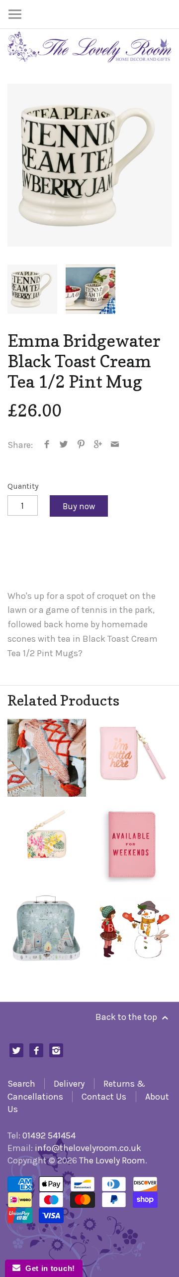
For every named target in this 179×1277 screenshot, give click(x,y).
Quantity (23, 486)
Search (21, 1083)
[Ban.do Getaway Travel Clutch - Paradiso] (46, 843)
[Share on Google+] (98, 444)
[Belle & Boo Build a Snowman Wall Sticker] (132, 928)
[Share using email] (115, 444)
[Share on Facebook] (47, 444)
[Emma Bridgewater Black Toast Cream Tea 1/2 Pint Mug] (89, 165)
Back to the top (127, 1016)
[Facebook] (36, 1050)
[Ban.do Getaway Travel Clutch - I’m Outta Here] (132, 758)
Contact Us (104, 1096)
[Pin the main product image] (81, 444)
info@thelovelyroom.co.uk (88, 1147)
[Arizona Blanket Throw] (46, 758)
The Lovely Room (112, 1160)
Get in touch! (47, 1268)
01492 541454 (49, 1135)
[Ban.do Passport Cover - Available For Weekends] (132, 843)
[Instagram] (56, 1050)
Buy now (79, 506)
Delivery (69, 1083)
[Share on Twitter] (64, 444)
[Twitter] (16, 1050)
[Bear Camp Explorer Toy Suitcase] (46, 928)
